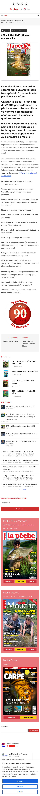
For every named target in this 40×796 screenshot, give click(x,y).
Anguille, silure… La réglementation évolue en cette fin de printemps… (18, 477)
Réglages (20, 786)
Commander (28, 717)
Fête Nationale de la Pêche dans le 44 (20, 484)
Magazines (5, 31)
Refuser (20, 792)
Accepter (20, 781)
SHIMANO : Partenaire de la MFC (20, 407)
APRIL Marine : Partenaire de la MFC (22, 434)
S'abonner (20, 581)
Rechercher (4, 726)
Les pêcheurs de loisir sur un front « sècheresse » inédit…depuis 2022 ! (18, 453)
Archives (31, 581)
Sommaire (8, 581)
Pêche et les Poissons (19, 31)
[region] (20, 778)
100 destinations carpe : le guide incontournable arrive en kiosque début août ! (20, 416)
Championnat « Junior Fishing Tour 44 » (20, 460)
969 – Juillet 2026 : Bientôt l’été (25, 371)
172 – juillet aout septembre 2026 (20, 426)
